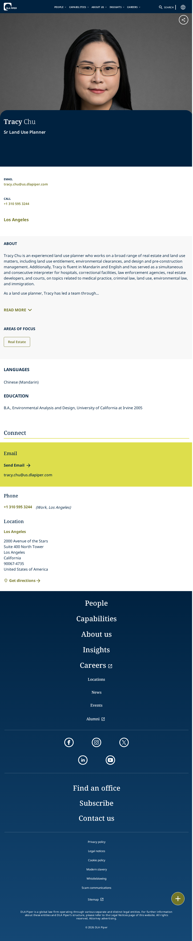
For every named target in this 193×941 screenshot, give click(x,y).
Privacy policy (96, 842)
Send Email (14, 465)
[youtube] (110, 760)
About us (98, 7)
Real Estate (17, 342)
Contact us (96, 818)
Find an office (96, 788)
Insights (116, 7)
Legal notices (96, 851)
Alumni (93, 718)
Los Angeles (16, 219)
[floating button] (178, 898)
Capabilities (77, 7)
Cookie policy (96, 860)
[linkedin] (83, 760)
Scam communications (96, 888)
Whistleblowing (96, 879)
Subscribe (96, 803)
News (96, 692)
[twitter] (124, 742)
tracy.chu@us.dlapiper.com (26, 184)
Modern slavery (96, 869)
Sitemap (93, 899)
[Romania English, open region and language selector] (183, 7)
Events (96, 705)
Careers (132, 7)
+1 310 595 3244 (16, 203)
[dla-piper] (18, 6)
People (59, 7)
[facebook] (69, 742)
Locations (96, 679)
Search (168, 7)
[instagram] (96, 742)
